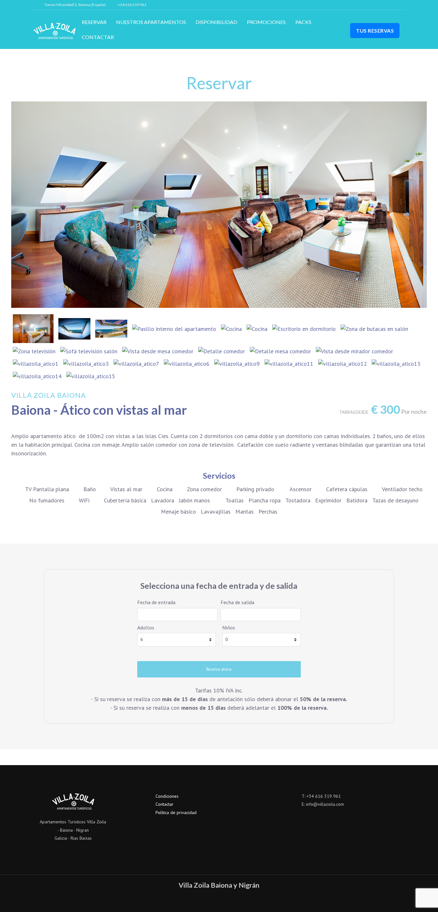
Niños (228, 627)
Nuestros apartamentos (151, 22)
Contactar (98, 37)
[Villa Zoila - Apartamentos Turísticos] (54, 30)
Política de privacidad (176, 812)
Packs (303, 22)
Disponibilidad (216, 22)
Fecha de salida (237, 602)
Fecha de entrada (156, 602)
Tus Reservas (375, 31)
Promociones (266, 22)
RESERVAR (94, 22)
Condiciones (167, 796)
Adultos (145, 627)
